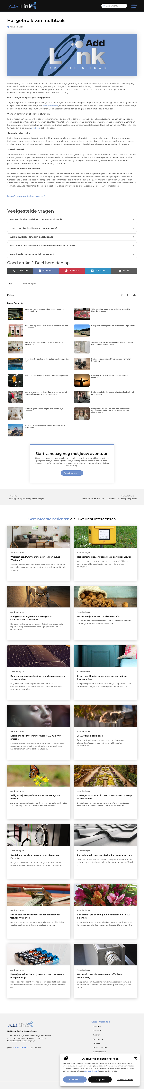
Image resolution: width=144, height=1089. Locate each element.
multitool (35, 128)
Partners (96, 1035)
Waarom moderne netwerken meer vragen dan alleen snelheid (45, 310)
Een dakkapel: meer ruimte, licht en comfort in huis (104, 855)
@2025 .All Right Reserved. (24, 1048)
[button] (135, 1058)
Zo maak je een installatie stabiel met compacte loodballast (45, 426)
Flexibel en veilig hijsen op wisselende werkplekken (46, 375)
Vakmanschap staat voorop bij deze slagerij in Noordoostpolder (110, 310)
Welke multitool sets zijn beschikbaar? (72, 237)
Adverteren (98, 1039)
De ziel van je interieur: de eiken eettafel (98, 616)
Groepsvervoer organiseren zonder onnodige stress (113, 326)
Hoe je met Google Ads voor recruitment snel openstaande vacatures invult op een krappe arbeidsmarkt (110, 411)
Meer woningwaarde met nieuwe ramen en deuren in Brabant (46, 327)
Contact (96, 1043)
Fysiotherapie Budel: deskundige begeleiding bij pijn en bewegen (113, 393)
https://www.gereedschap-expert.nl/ (26, 196)
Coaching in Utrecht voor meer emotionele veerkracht (109, 376)
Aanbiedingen (16, 27)
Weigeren (100, 1079)
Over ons (97, 1026)
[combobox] (114, 6)
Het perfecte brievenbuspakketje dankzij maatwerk (104, 556)
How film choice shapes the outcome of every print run (46, 360)
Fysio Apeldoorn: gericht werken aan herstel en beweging (111, 360)
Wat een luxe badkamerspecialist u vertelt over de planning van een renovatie (112, 343)
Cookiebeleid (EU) (100, 1047)
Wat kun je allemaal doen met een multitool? (72, 219)
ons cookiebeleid (91, 1071)
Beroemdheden (99, 1052)
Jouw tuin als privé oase (90, 735)
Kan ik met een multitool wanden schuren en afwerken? (72, 245)
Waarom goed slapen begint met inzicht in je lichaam (44, 410)
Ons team (97, 1031)
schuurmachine (50, 105)
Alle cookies (75, 1079)
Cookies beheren (125, 1079)
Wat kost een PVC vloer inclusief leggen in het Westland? (44, 343)
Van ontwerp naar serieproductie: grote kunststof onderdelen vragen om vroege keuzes (46, 393)
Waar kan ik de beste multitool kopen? (72, 254)
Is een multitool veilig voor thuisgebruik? (72, 228)
